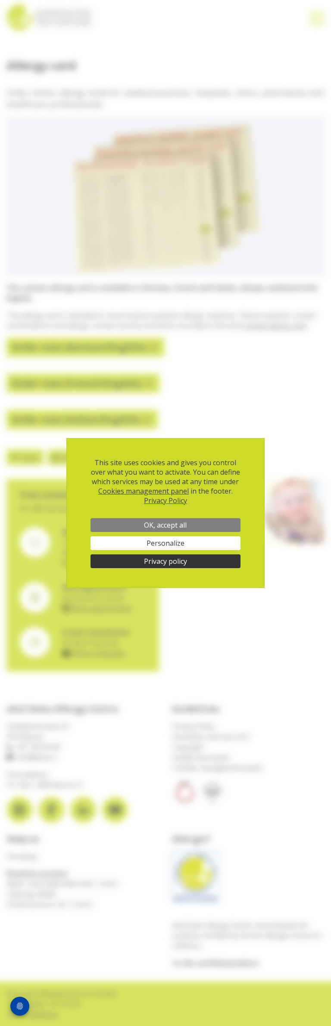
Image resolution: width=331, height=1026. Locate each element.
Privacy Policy (165, 500)
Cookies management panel (143, 491)
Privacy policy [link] (165, 561)
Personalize (165, 543)
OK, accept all (165, 525)
